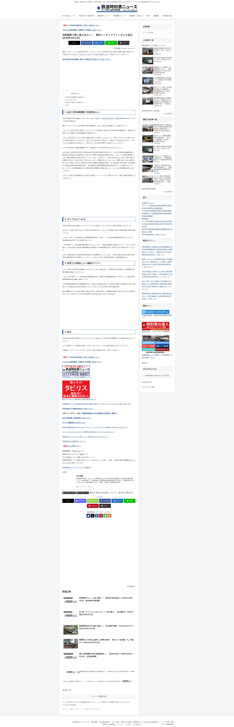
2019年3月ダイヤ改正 (69, 492)
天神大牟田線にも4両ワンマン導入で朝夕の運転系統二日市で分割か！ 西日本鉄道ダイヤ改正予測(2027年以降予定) (157, 274)
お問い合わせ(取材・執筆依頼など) (131, 722)
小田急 (158, 211)
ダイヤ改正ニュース (83, 492)
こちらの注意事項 (81, 702)
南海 (147, 216)
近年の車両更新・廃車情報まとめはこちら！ (77, 418)
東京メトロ (149, 213)
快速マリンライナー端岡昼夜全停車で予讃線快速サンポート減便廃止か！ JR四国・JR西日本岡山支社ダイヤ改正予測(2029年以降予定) (157, 261)
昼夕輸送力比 (66, 240)
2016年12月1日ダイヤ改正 (110, 118)
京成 (143, 213)
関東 (157, 229)
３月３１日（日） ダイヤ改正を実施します (93, 54)
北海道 (149, 229)
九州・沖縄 (147, 232)
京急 (149, 211)
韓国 (147, 234)
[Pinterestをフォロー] (86, 486)
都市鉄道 (130, 492)
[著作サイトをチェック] (77, 486)
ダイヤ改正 (66, 457)
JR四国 (148, 208)
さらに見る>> (168, 113)
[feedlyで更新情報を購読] (89, 486)
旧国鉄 (160, 208)
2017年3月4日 (161, 224)
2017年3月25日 (151, 224)
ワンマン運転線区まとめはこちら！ (74, 422)
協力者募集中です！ (74, 446)
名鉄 (159, 213)
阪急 (166, 213)
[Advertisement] (98, 76)
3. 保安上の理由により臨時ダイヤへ (75, 102)
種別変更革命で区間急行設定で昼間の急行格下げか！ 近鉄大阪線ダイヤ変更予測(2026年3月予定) (157, 296)
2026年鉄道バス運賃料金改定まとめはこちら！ (77, 408)
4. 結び (67, 105)
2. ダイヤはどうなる (71, 100)
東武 (169, 211)
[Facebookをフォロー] (83, 486)
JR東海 (159, 205)
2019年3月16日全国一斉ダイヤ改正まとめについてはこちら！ (86, 59)
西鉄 (151, 216)
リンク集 (127, 724)
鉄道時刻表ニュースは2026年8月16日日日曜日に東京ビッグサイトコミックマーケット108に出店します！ (97, 404)
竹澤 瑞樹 (79, 476)
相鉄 (155, 213)
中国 (150, 234)
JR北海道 (154, 208)
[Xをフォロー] (80, 486)
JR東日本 (153, 205)
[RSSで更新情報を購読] (92, 486)
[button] (123, 43)
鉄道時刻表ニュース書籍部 (150, 355)
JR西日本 (166, 205)
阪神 (162, 213)
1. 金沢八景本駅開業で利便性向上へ (75, 97)
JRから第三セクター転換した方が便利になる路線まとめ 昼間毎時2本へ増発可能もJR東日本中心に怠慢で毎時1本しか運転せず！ (157, 283)
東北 (153, 229)
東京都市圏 (101, 492)
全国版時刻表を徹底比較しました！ (74, 441)
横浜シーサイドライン (112, 492)
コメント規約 (115, 722)
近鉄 (143, 216)
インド (155, 234)
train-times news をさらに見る (157, 375)
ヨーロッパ (161, 234)
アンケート (120, 724)
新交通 (93, 492)
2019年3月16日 (159, 221)
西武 (166, 211)
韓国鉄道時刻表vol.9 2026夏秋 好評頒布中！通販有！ (99, 413)
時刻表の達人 (146, 331)
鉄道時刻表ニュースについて (81, 722)
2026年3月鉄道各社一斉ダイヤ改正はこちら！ (85, 25)
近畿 (164, 229)
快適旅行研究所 (147, 315)
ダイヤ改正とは (136, 724)
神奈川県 (123, 492)
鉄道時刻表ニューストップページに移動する (77, 467)
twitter (82, 454)
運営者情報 (94, 722)
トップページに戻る (69, 704)
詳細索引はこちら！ (148, 203)
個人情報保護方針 (104, 722)
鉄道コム (76, 451)
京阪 (170, 213)
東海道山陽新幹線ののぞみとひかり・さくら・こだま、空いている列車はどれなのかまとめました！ (95, 427)
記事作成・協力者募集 (108, 724)
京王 (162, 211)
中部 (160, 229)
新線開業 (145, 218)
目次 (72, 93)
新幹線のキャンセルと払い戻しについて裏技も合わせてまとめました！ (85, 436)
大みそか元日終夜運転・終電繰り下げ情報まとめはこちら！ (82, 30)
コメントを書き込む (99, 696)
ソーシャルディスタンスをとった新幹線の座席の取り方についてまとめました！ (88, 432)
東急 (153, 211)
